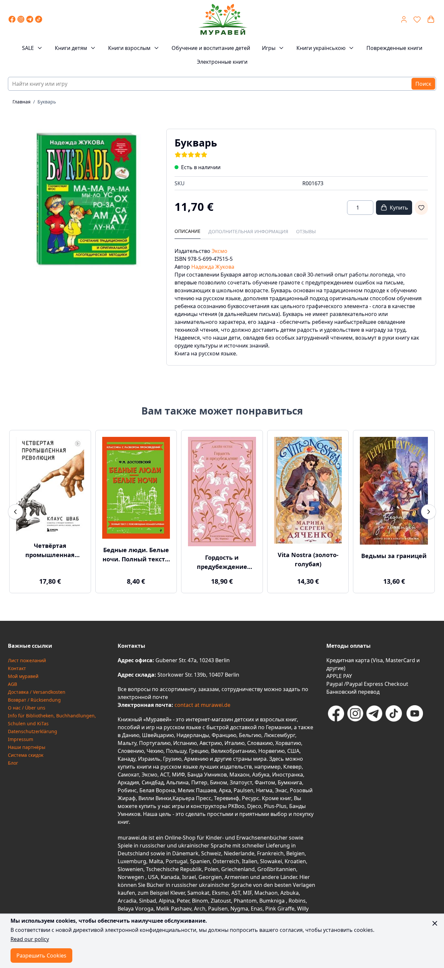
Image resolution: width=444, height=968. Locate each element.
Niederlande (239, 853)
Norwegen (131, 877)
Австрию (210, 743)
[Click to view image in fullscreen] (80, 201)
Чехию (155, 750)
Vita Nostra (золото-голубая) (308, 559)
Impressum (20, 739)
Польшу (176, 750)
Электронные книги (222, 61)
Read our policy (30, 939)
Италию (234, 743)
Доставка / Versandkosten (36, 692)
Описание (187, 231)
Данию (130, 735)
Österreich (226, 861)
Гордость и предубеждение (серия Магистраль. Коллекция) (222, 562)
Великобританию (233, 750)
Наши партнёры (26, 747)
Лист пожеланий (27, 660)
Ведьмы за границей (394, 556)
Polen (211, 869)
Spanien (200, 861)
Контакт (17, 668)
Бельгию (250, 735)
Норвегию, (272, 750)
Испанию (185, 743)
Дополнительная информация (248, 231)
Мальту (127, 743)
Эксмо (219, 251)
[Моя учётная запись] (404, 19)
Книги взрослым (129, 48)
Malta (156, 861)
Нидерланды (192, 735)
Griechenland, (238, 869)
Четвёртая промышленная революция (50, 550)
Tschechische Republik (174, 869)
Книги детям (71, 48)
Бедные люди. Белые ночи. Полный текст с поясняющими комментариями (136, 555)
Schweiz (211, 853)
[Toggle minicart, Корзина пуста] (430, 19)
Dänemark (185, 853)
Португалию (155, 743)
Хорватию (288, 743)
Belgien (295, 853)
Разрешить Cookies (41, 955)
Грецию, (199, 750)
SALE (28, 48)
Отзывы (306, 231)
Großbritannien (276, 869)
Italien (249, 861)
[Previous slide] (15, 511)
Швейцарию (158, 735)
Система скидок (25, 755)
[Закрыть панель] (435, 923)
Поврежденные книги (394, 48)
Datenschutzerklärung (32, 731)
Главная (21, 102)
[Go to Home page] (222, 19)
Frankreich (270, 853)
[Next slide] (428, 511)
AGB (12, 684)
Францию (224, 735)
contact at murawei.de (201, 705)
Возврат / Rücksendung (34, 700)
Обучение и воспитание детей (211, 48)
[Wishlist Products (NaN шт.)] (417, 19)
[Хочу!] (421, 207)
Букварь (46, 102)
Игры (268, 48)
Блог (13, 763)
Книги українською (320, 48)
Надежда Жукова (212, 266)
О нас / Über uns (26, 708)
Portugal (176, 861)
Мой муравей (23, 676)
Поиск (423, 83)
